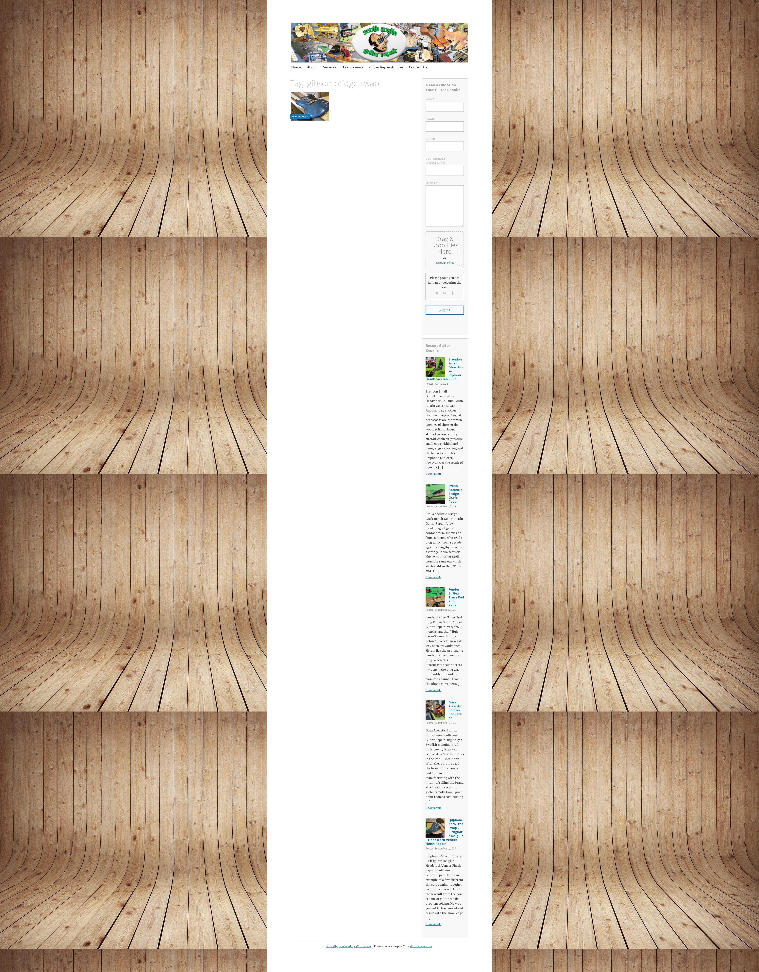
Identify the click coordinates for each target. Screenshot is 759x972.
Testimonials (352, 67)
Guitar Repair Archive (386, 67)
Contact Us (418, 67)
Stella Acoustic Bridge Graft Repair (455, 494)
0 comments (433, 474)
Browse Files (445, 262)
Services (329, 67)
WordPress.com (421, 946)
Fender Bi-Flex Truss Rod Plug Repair (456, 597)
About (312, 67)
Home (296, 67)
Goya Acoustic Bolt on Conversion (455, 710)
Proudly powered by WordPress (348, 946)
